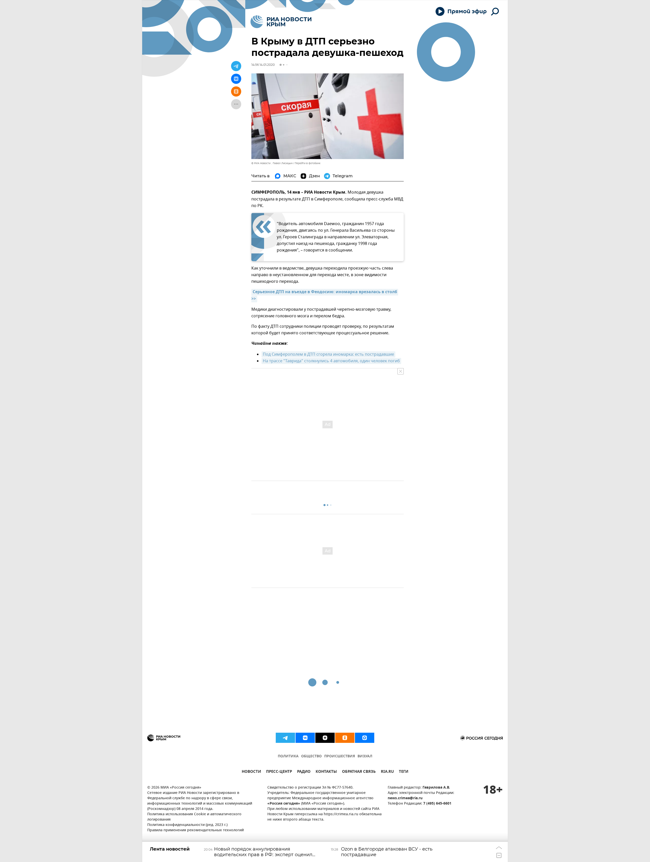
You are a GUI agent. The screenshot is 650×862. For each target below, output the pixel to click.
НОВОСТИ (251, 772)
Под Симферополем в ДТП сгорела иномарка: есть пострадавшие (328, 354)
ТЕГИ (403, 772)
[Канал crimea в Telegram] (285, 738)
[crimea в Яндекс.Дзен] (325, 738)
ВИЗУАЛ (365, 756)
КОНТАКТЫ (326, 772)
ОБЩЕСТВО (311, 756)
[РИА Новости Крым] (281, 21)
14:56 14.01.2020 (263, 65)
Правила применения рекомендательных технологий (195, 830)
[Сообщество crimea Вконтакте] (305, 738)
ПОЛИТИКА (288, 756)
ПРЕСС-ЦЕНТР (279, 772)
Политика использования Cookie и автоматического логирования (194, 817)
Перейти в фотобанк (307, 163)
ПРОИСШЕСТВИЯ (339, 756)
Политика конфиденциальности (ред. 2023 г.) (187, 825)
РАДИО (304, 772)
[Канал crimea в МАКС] (364, 738)
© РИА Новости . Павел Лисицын (271, 163)
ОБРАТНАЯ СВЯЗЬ (359, 772)
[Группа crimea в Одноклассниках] (344, 738)
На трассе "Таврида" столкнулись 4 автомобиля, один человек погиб (331, 361)
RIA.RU (387, 772)
